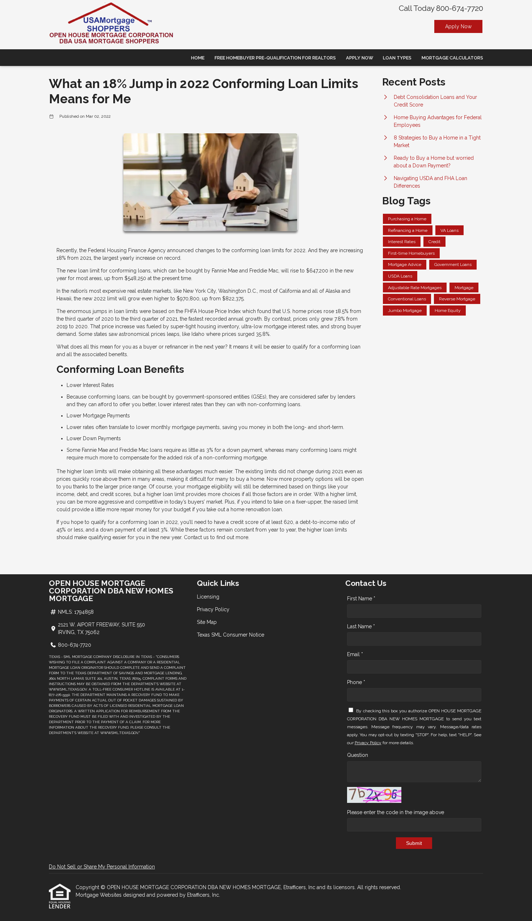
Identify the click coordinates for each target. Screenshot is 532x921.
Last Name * (361, 626)
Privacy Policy (213, 609)
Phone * (356, 682)
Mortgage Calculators (452, 58)
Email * (355, 654)
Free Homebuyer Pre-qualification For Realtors (275, 58)
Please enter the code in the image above (395, 812)
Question (357, 755)
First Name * (361, 598)
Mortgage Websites (99, 895)
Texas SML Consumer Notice (230, 635)
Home (197, 58)
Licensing (208, 597)
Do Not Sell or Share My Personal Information (102, 867)
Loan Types (397, 58)
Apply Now (458, 26)
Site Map (207, 622)
